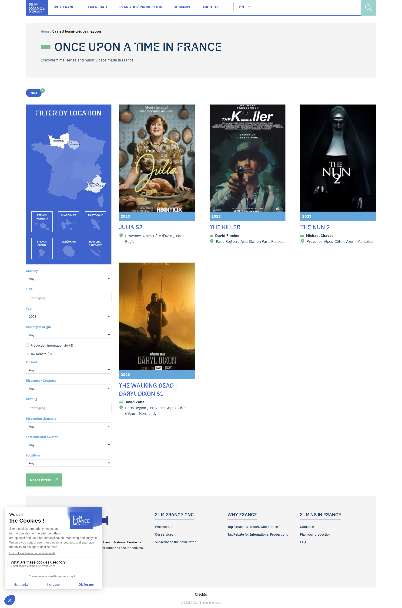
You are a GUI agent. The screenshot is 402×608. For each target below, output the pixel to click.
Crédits (201, 594)
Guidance (307, 526)
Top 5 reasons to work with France (253, 526)
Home (45, 31)
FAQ (303, 542)
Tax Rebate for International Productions (258, 534)
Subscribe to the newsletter (175, 542)
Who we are (163, 526)
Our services (164, 534)
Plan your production (315, 534)
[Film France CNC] (37, 8)
